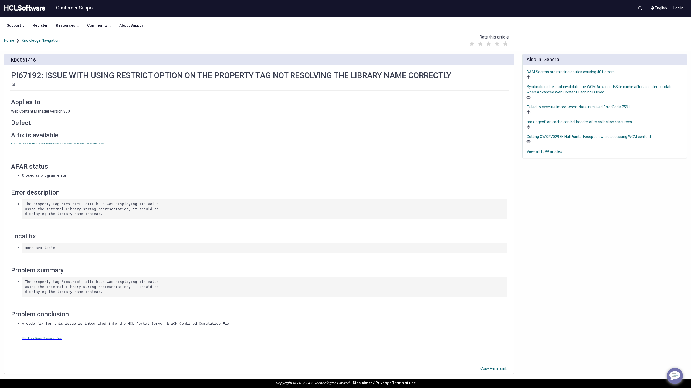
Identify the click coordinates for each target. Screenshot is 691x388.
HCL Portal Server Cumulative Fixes (42, 338)
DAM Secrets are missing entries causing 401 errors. (571, 72)
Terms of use (404, 383)
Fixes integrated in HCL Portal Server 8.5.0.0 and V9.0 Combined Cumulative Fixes (57, 143)
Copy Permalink (493, 368)
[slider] (489, 42)
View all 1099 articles (544, 151)
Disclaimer (362, 383)
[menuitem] (658, 6)
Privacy (382, 383)
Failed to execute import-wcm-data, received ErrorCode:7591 (578, 107)
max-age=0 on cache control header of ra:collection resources (579, 122)
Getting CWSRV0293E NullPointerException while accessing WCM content (589, 136)
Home (9, 40)
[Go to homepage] (24, 8)
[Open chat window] (675, 376)
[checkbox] (472, 44)
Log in (678, 8)
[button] (640, 8)
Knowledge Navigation (41, 40)
